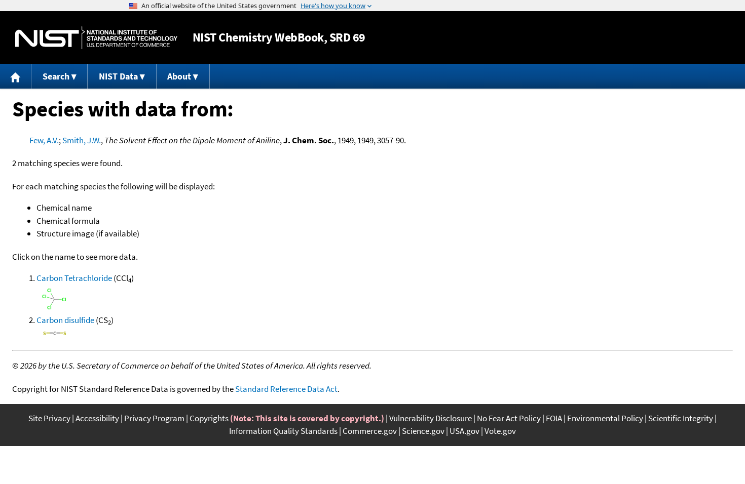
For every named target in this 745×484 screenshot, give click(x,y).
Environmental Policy (605, 418)
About (179, 76)
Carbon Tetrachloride (74, 278)
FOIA (554, 418)
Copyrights (209, 418)
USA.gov (464, 430)
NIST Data (118, 76)
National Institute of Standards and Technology (96, 37)
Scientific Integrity (680, 418)
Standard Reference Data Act (286, 388)
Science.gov (423, 430)
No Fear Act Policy (509, 418)
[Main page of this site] (15, 76)
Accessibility (97, 418)
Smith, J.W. (81, 140)
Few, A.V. (44, 140)
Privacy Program (154, 418)
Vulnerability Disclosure (430, 418)
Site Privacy (49, 418)
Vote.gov (500, 430)
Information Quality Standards (283, 430)
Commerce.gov (370, 430)
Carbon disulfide (65, 320)
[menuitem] (15, 76)
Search (56, 76)
